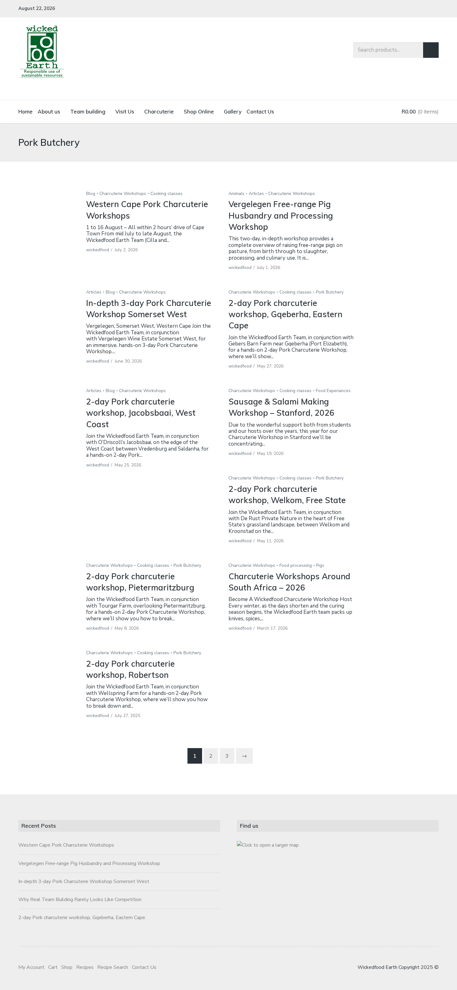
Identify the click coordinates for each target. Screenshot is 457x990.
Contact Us (260, 111)
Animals (236, 194)
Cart (53, 967)
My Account (31, 967)
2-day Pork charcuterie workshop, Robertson (130, 669)
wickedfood (97, 250)
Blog (90, 194)
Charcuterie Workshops (122, 194)
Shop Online (199, 111)
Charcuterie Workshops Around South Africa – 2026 (289, 582)
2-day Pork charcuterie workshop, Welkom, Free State (287, 494)
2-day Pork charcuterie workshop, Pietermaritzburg (140, 582)
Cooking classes (166, 194)
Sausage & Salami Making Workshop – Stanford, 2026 (281, 407)
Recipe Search (112, 967)
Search (431, 50)
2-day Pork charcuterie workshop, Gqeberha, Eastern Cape (285, 314)
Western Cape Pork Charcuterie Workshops (66, 845)
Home (25, 111)
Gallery (233, 111)
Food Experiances (333, 391)
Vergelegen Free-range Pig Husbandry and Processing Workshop (280, 215)
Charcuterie (159, 111)
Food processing (295, 565)
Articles (256, 194)
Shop (66, 967)
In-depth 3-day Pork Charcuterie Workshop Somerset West (148, 308)
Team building (87, 111)
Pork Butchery (330, 292)
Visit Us (124, 111)
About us (49, 111)
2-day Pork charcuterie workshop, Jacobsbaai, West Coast (141, 412)
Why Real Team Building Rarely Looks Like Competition (79, 899)
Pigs (320, 565)
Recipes (85, 967)
